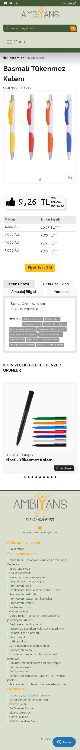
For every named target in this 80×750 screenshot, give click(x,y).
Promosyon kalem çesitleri (51, 329)
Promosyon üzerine (21, 602)
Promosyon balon (20, 650)
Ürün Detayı (19, 284)
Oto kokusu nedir (20, 572)
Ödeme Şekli (17, 704)
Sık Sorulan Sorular (21, 708)
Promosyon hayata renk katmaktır (30, 598)
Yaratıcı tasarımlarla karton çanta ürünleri (35, 590)
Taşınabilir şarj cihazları (24, 632)
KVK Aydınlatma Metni (23, 721)
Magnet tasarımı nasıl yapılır (27, 581)
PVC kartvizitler (19, 671)
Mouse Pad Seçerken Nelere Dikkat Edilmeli (37, 628)
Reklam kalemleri (32, 319)
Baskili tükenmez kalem (50, 345)
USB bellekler (18, 641)
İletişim (67, 3)
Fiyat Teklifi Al (40, 268)
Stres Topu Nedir (19, 568)
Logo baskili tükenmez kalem (42, 339)
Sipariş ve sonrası (20, 712)
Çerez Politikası (19, 716)
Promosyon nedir (20, 585)
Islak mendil (17, 637)
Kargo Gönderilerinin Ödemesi (28, 699)
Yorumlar (61, 292)
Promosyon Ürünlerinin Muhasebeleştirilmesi (38, 684)
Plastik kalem (52, 319)
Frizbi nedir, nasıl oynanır (25, 624)
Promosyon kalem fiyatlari (23, 334)
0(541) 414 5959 (40, 519)
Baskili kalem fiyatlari (50, 334)
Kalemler (16, 58)
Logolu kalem (17, 339)
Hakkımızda (17, 548)
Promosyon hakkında (22, 594)
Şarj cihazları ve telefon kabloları (30, 645)
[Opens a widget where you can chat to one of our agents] (64, 742)
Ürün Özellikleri (56, 284)
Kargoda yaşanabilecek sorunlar (29, 695)
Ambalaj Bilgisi (23, 292)
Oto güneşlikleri (19, 611)
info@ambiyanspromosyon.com (40, 532)
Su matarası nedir (20, 667)
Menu (19, 41)
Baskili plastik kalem (55, 324)
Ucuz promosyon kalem (22, 345)
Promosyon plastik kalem (22, 329)
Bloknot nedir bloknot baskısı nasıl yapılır (35, 662)
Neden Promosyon (21, 607)
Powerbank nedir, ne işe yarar (28, 577)
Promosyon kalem (32, 324)
